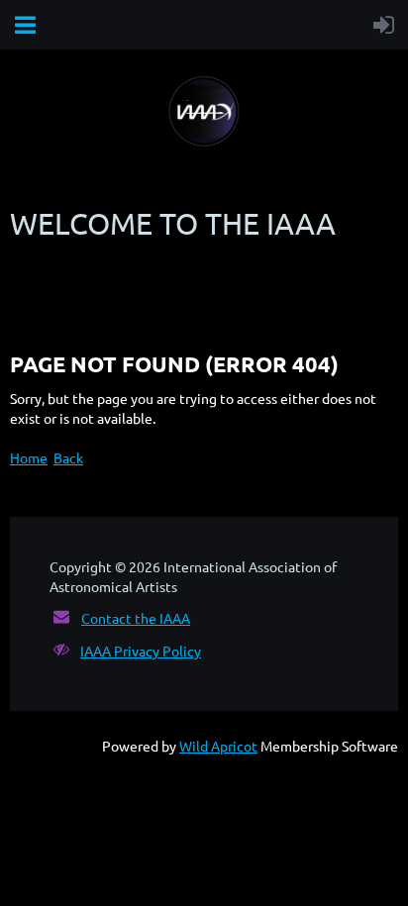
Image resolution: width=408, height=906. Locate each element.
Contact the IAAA (135, 618)
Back (68, 457)
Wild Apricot (218, 746)
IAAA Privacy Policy (140, 650)
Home (29, 457)
